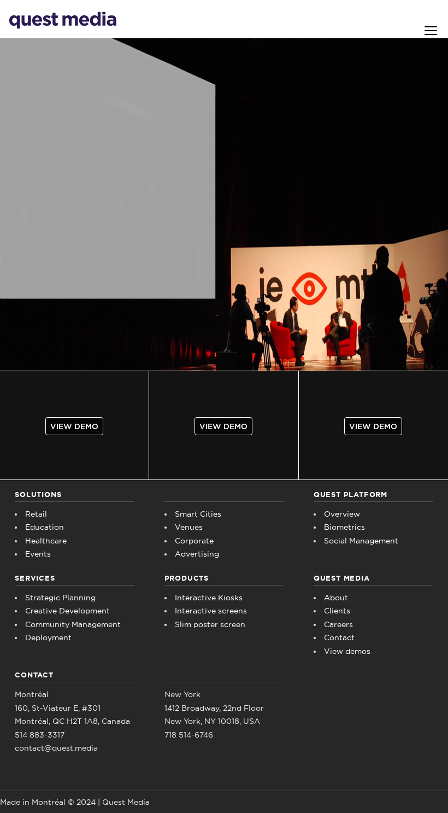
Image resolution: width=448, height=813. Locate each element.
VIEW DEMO (74, 426)
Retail (36, 514)
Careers (338, 624)
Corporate (194, 540)
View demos (347, 651)
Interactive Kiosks (209, 597)
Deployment (48, 637)
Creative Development (67, 610)
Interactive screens (211, 610)
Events (38, 553)
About (336, 597)
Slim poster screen (210, 624)
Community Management (73, 624)
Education (44, 527)
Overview (342, 514)
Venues (189, 527)
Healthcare (46, 540)
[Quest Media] (62, 19)
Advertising (197, 553)
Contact (339, 637)
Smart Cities (198, 514)
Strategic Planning (60, 597)
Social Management (361, 540)
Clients (337, 610)
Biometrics (344, 527)
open (431, 30)
